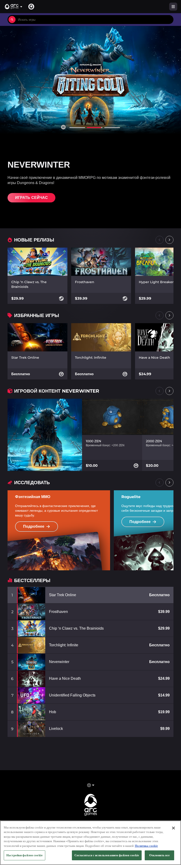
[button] (14, 6)
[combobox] (94, 19)
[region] (90, 843)
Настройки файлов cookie (24, 855)
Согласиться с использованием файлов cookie (106, 855)
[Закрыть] (173, 828)
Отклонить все (159, 855)
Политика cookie (146, 846)
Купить (23, 197)
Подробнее (33, 526)
